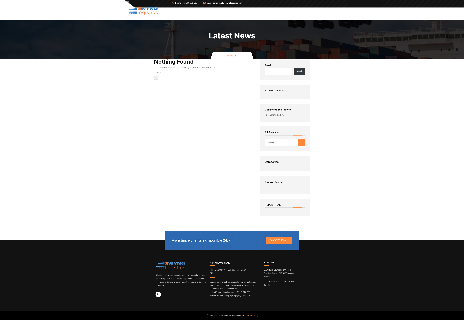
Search (268, 65)
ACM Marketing (251, 315)
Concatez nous (278, 240)
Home (230, 55)
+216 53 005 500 (189, 3)
